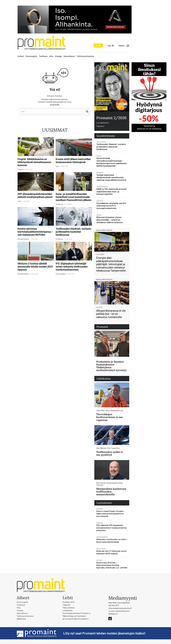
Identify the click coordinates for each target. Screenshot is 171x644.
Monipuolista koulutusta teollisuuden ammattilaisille (111, 491)
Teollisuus (43, 56)
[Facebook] (110, 618)
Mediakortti (113, 614)
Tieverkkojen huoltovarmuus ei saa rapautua (109, 417)
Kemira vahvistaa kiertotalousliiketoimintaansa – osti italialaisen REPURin (35, 231)
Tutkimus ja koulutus (85, 56)
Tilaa (98, 45)
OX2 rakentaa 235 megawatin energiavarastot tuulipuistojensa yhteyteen (111, 527)
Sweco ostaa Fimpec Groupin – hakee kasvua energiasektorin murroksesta (110, 513)
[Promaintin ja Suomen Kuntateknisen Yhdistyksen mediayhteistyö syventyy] (111, 344)
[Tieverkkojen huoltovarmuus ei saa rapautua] (111, 394)
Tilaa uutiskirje (69, 607)
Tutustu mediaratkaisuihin (119, 611)
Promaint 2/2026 (111, 117)
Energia (58, 56)
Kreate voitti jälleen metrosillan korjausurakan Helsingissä (73, 160)
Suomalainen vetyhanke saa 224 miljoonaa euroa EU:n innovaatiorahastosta (111, 205)
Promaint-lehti (68, 602)
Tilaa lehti (100, 126)
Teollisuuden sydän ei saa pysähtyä (109, 453)
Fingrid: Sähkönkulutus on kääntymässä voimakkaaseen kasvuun (34, 162)
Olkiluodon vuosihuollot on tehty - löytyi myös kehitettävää (111, 540)
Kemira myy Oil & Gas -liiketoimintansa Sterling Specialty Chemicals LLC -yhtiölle (111, 565)
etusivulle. (55, 104)
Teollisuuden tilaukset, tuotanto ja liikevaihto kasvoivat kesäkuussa (73, 231)
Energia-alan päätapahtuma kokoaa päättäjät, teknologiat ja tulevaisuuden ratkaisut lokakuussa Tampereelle (111, 264)
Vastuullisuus (69, 56)
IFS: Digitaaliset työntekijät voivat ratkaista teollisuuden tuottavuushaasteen (72, 266)
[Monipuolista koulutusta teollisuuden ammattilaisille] (111, 470)
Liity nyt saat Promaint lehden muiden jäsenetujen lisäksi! (104, 633)
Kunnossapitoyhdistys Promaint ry (76, 613)
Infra (51, 56)
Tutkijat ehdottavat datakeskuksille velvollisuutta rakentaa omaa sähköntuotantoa (111, 177)
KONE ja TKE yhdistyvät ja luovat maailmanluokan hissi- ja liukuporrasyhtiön (111, 191)
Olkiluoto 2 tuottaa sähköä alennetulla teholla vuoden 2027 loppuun (35, 266)
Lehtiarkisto (68, 610)
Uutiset (21, 56)
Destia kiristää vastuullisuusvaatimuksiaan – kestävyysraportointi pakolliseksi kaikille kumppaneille (111, 162)
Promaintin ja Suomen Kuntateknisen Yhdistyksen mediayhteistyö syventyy (111, 366)
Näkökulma (21, 619)
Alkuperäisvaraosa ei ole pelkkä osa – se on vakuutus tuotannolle (111, 314)
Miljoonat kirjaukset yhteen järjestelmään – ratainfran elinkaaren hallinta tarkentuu (109, 219)
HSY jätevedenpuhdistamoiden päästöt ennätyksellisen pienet (35, 195)
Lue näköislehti (102, 123)
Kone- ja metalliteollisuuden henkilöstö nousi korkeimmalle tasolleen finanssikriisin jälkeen (73, 196)
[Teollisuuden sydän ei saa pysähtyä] (111, 435)
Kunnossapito (31, 56)
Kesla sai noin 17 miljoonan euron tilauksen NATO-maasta (111, 552)
